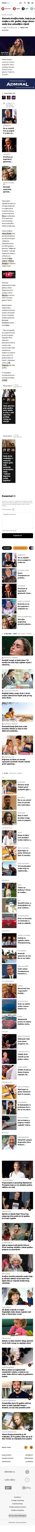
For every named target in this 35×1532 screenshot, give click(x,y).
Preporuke (29, 1458)
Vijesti (18, 8)
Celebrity (29, 1455)
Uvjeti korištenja (17, 1504)
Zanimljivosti (7, 1458)
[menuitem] (28, 3)
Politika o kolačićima (17, 1510)
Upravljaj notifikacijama (18, 1516)
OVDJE (4, 380)
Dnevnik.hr (8, 8)
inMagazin (6, 1461)
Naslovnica (6, 1455)
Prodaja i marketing (17, 1500)
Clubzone (29, 1461)
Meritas (5, 295)
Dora (4, 216)
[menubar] (28, 3)
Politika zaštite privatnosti (17, 1507)
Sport (26, 8)
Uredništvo (17, 1497)
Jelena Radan (7, 233)
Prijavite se (17, 536)
